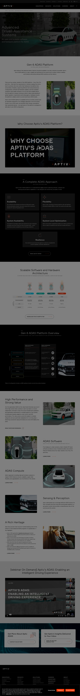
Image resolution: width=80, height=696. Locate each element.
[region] (40, 690)
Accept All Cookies (70, 690)
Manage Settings (51, 690)
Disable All (60, 690)
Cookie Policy (9, 693)
